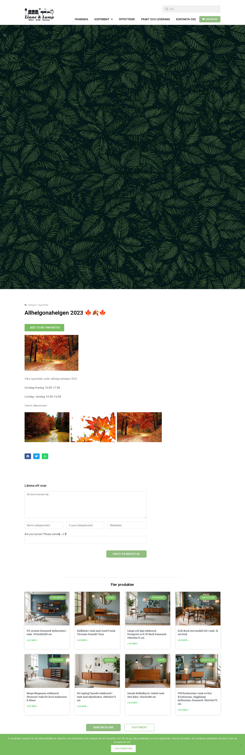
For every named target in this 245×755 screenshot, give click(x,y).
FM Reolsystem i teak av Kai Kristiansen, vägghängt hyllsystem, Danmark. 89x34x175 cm (197, 698)
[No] (240, 744)
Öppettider (127, 19)
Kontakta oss (186, 19)
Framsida (81, 19)
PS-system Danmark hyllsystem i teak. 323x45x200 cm (46, 632)
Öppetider (43, 305)
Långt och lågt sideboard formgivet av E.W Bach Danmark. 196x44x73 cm (147, 634)
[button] (28, 456)
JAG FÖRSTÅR (123, 748)
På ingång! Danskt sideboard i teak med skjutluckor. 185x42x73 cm (96, 696)
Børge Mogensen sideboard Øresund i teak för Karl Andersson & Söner (47, 696)
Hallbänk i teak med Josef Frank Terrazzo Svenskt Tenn (96, 632)
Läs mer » (32, 640)
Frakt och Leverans (155, 19)
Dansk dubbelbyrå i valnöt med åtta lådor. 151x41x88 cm (145, 694)
